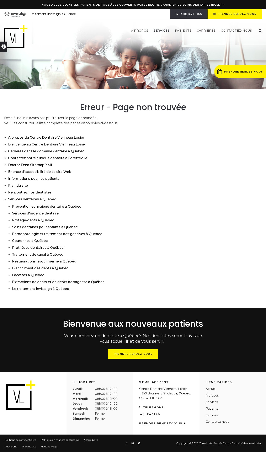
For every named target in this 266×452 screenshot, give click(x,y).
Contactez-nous (236, 30)
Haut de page (49, 446)
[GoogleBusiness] (139, 443)
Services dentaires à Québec (32, 199)
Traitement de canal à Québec (37, 254)
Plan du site (18, 185)
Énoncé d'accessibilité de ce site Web (39, 172)
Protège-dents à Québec (33, 220)
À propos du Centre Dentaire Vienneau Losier (46, 137)
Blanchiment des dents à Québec (40, 268)
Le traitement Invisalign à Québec (40, 289)
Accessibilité (91, 439)
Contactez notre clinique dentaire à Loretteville (47, 158)
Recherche (11, 446)
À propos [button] (139, 30)
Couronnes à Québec (30, 241)
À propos (212, 395)
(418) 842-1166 (149, 414)
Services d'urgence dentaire (35, 213)
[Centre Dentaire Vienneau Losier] (15, 36)
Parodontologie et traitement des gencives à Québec (57, 234)
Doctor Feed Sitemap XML (30, 165)
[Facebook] (127, 443)
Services (212, 402)
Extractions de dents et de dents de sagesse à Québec (58, 282)
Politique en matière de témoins (60, 439)
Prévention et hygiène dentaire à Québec (46, 206)
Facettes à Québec (28, 275)
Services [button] (162, 30)
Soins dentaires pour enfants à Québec (45, 227)
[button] (240, 71)
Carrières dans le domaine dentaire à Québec (46, 151)
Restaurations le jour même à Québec (44, 261)
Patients (183, 30)
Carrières (206, 30)
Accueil (211, 389)
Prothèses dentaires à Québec (37, 248)
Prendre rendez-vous (236, 13)
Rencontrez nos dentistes (30, 192)
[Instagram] (133, 443)
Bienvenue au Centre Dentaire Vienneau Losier (47, 144)
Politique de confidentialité (20, 439)
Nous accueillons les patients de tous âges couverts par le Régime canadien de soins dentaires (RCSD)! (132, 4)
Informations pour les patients (33, 179)
